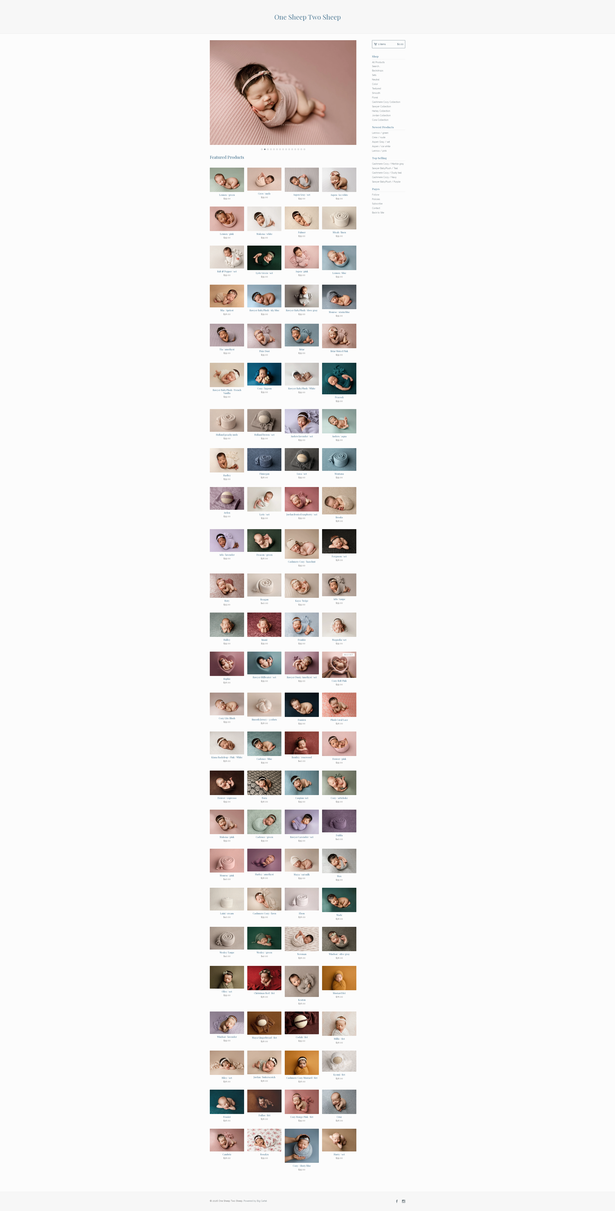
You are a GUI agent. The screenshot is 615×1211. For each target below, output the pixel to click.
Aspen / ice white (381, 146)
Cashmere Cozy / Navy (384, 177)
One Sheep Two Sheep (307, 17)
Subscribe (377, 203)
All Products (378, 62)
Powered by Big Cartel (255, 1200)
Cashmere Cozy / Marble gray (388, 164)
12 (295, 149)
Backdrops (377, 70)
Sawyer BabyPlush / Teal (385, 168)
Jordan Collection (381, 115)
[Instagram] (403, 1201)
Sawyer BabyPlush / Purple (386, 181)
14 (301, 149)
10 (289, 149)
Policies (376, 199)
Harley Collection (381, 111)
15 (304, 149)
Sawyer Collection (381, 106)
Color (375, 84)
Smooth (376, 93)
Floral (375, 97)
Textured (376, 88)
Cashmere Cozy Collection (386, 102)
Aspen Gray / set (381, 142)
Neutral (375, 79)
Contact (376, 208)
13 (298, 149)
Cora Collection (380, 120)
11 (292, 149)
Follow (375, 194)
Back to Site (378, 212)
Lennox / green (380, 133)
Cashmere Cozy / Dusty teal (387, 172)
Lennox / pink (379, 151)
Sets (374, 75)
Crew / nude (378, 137)
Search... (376, 66)
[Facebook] (396, 1201)
